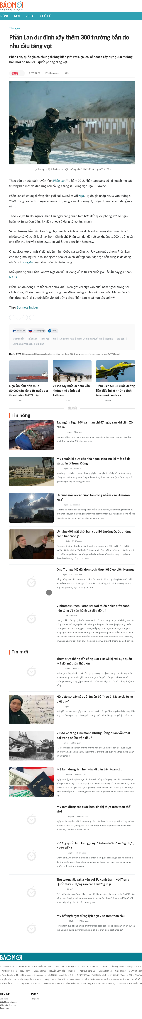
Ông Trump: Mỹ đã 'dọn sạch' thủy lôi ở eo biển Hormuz (95, 570)
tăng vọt (45, 339)
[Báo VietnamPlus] (61, 817)
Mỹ (130, 975)
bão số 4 (72, 971)
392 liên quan (76, 469)
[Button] (21, 73)
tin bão (122, 984)
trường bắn (18, 339)
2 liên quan (78, 432)
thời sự (111, 984)
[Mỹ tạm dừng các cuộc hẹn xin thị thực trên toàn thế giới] (31, 819)
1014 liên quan (52, 73)
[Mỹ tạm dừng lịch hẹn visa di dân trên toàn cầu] (31, 782)
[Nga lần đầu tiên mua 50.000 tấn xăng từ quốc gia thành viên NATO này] (28, 371)
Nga (81, 196)
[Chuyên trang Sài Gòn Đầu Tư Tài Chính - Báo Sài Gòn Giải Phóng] (61, 921)
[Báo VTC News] (61, 432)
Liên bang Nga (67, 339)
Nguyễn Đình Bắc (57, 971)
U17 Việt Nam (135, 971)
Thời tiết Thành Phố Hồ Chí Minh (91, 975)
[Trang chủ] (11, 6)
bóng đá (27, 262)
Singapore (38, 975)
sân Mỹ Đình (48, 979)
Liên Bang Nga (39, 331)
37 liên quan (75, 505)
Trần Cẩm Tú (7, 984)
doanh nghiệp (105, 971)
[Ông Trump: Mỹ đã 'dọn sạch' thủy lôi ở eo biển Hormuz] (31, 582)
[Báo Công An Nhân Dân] (58, 401)
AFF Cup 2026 (117, 979)
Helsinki (109, 339)
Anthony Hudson (9, 971)
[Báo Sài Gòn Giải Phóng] (60, 616)
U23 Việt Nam (23, 984)
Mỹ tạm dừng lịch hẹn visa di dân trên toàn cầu (89, 769)
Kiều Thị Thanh (117, 967)
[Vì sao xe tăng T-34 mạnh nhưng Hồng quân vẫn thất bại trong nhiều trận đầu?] (31, 745)
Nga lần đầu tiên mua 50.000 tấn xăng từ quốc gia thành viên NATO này (28, 390)
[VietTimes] (59, 707)
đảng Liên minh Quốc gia (89, 339)
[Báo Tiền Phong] (60, 541)
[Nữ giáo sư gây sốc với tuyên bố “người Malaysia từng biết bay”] (31, 709)
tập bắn (120, 339)
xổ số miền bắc (72, 984)
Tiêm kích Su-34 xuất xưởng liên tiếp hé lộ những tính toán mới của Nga (115, 390)
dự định (40, 344)
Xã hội (71, 967)
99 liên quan (77, 541)
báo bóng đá (89, 984)
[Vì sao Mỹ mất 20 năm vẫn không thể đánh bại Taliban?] (72, 371)
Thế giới (14, 28)
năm (59, 984)
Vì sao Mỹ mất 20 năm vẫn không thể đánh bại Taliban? (71, 390)
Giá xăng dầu (40, 971)
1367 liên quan (75, 575)
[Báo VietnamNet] (60, 669)
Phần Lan (59, 181)
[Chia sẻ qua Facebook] (11, 317)
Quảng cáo (4, 1008)
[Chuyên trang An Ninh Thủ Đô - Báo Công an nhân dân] (14, 73)
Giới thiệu (4, 999)
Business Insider (27, 307)
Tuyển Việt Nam (9, 979)
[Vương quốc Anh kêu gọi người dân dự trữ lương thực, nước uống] (31, 856)
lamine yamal (24, 967)
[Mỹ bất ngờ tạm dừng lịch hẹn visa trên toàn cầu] (31, 928)
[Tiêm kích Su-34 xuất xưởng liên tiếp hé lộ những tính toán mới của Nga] (115, 371)
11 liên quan (76, 743)
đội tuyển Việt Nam (43, 967)
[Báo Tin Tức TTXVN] (59, 469)
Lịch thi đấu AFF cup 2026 (96, 979)
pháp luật (60, 967)
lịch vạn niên (8, 967)
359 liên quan (80, 775)
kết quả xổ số (133, 979)
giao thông (120, 971)
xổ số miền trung (118, 975)
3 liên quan (77, 669)
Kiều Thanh (25, 971)
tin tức (101, 984)
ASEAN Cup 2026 (99, 967)
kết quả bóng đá (87, 971)
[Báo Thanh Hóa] (61, 889)
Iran (37, 979)
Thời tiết (61, 979)
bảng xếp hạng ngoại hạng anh (16, 975)
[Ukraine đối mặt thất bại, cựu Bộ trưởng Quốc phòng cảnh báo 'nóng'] (31, 544)
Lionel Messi (74, 979)
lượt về (36, 984)
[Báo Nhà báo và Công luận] (61, 853)
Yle (54, 339)
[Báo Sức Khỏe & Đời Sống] (99, 401)
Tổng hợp (35, 999)
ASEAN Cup (49, 984)
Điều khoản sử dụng (8, 1002)
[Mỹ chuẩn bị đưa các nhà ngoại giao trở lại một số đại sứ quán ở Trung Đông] (31, 471)
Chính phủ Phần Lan (23, 344)
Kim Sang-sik (26, 979)
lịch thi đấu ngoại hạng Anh (60, 975)
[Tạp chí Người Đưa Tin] (12, 401)
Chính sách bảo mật (8, 1005)
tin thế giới (82, 967)
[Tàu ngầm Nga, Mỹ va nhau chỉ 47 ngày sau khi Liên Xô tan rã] (31, 435)
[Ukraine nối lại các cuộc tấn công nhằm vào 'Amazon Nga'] (31, 508)
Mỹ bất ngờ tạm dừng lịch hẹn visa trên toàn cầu (91, 916)
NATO (13, 277)
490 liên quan (71, 616)
